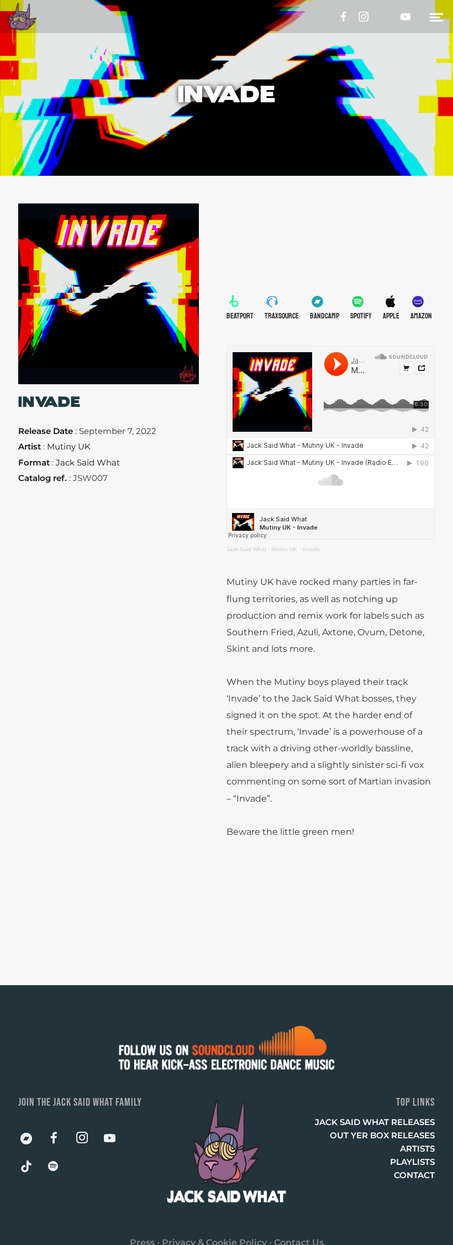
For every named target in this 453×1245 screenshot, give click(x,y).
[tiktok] (32, 1168)
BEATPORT (240, 316)
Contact (414, 1175)
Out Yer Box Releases (382, 1135)
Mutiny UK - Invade (295, 549)
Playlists (412, 1162)
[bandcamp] (32, 1141)
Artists (417, 1148)
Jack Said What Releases (375, 1122)
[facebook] (340, 17)
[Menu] (436, 16)
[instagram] (364, 17)
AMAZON (421, 316)
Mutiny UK (69, 446)
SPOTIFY (361, 316)
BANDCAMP (324, 316)
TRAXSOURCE (282, 316)
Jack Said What (246, 549)
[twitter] (388, 17)
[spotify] (59, 1168)
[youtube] (405, 17)
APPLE (391, 316)
